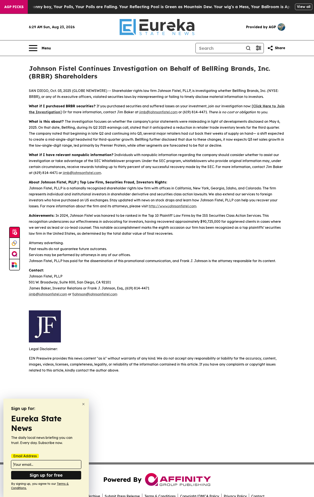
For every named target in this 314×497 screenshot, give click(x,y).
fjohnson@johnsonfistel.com (94, 294)
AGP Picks (13, 7)
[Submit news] (14, 232)
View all (303, 6)
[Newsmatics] (14, 264)
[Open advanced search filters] (258, 48)
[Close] (83, 404)
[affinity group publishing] (14, 254)
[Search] (248, 48)
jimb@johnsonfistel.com (158, 112)
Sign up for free (46, 475)
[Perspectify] (14, 243)
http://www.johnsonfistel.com (172, 206)
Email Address (25, 456)
